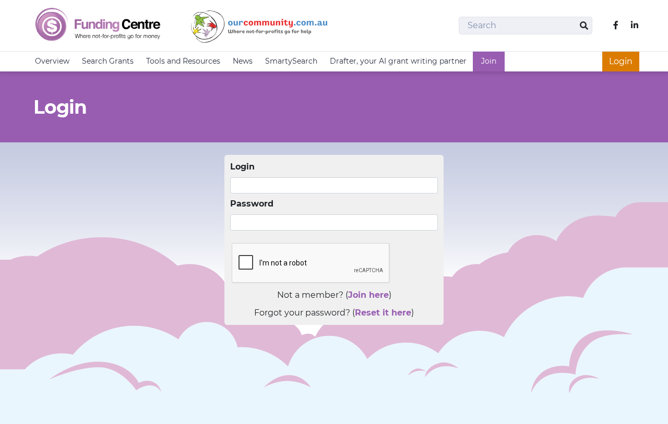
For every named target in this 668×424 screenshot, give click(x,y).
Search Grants (108, 61)
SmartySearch (291, 61)
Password (251, 204)
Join (488, 61)
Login (621, 61)
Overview (52, 61)
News (243, 61)
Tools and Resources (183, 61)
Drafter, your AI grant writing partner (398, 61)
